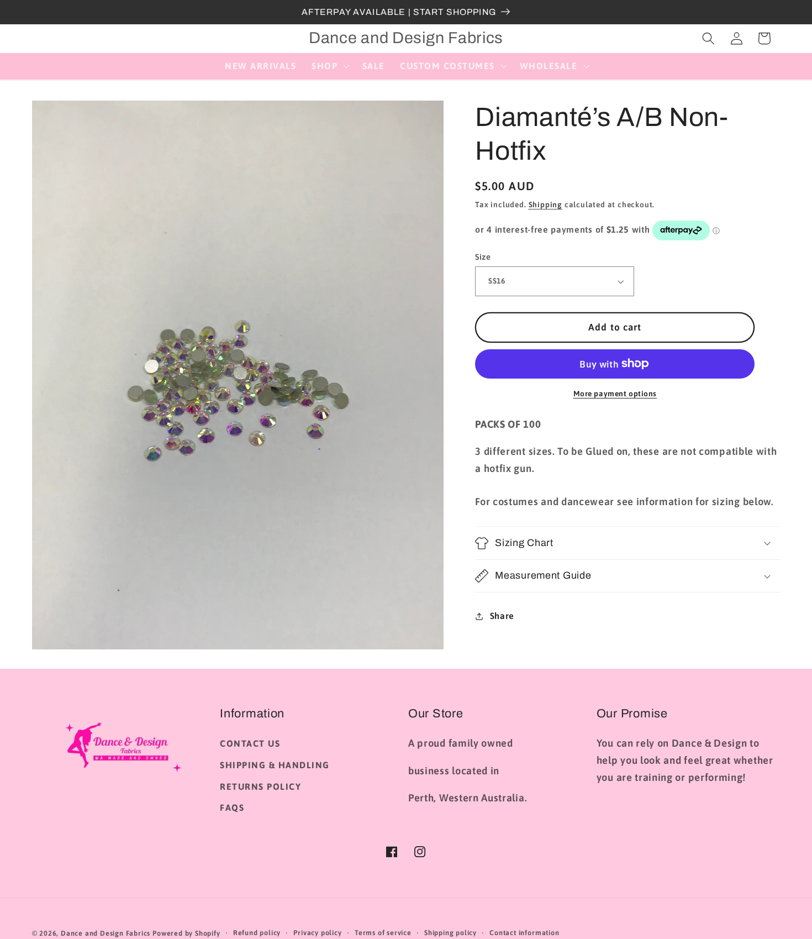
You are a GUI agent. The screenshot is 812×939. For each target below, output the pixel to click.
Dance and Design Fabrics (105, 933)
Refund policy (257, 932)
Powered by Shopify (186, 933)
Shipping (545, 204)
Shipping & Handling (275, 765)
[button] (329, 66)
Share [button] (502, 616)
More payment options (615, 393)
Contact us (250, 743)
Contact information (524, 932)
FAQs (232, 807)
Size (483, 256)
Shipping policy (450, 932)
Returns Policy (260, 786)
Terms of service (383, 932)
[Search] (708, 38)
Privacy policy (317, 932)
